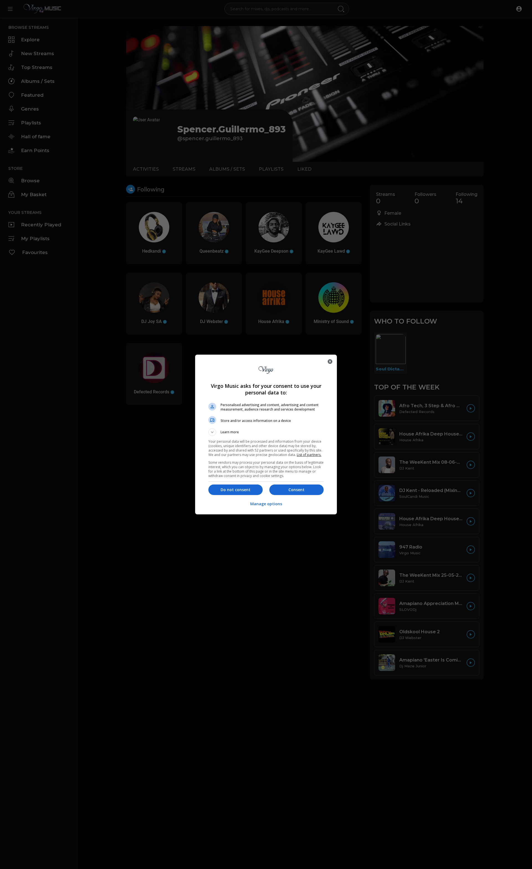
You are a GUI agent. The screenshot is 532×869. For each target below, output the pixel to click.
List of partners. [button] (309, 454)
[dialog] (266, 434)
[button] (266, 432)
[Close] (330, 361)
